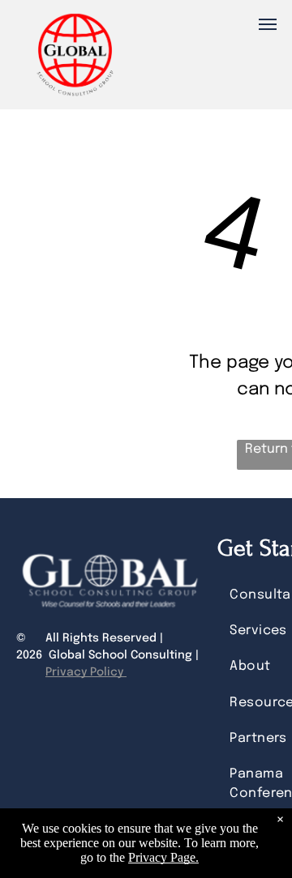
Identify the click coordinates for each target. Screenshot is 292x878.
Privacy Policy (86, 672)
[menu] (267, 24)
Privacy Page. (163, 857)
